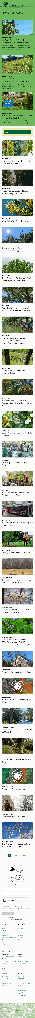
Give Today (21, 976)
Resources (5, 973)
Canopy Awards (6, 940)
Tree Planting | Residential (9, 956)
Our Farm (4, 933)
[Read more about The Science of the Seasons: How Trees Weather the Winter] (17, 837)
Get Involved (6, 951)
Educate (20, 933)
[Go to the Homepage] (12, 4)
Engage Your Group (23, 993)
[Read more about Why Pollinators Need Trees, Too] (17, 213)
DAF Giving (21, 978)
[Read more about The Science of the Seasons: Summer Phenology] (17, 242)
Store (3, 999)
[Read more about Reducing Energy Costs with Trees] (17, 664)
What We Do (22, 925)
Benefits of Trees (6, 983)
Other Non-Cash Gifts (24, 983)
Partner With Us (22, 995)
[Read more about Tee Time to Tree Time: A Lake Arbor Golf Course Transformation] (17, 573)
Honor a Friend (22, 990)
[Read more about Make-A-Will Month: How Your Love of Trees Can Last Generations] (17, 109)
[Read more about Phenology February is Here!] (17, 781)
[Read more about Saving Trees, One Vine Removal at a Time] (17, 753)
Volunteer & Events (23, 961)
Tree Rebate (5, 966)
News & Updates (6, 976)
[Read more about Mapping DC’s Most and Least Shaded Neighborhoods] (17, 184)
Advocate (20, 937)
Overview (20, 928)
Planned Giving (22, 981)
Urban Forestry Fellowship (9, 937)
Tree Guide (5, 978)
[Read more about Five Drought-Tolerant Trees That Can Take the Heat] (17, 155)
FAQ (3, 947)
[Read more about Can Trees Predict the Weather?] (17, 809)
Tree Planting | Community (9, 961)
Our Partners (5, 935)
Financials (4, 942)
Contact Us (5, 944)
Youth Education (22, 963)
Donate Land (21, 988)
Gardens (4, 963)
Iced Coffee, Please (20, 919)
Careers (4, 930)
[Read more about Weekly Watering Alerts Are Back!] (17, 544)
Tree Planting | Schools (8, 959)
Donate (20, 973)
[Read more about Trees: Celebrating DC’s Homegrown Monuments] (17, 516)
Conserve (20, 935)
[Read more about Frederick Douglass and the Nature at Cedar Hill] (17, 723)
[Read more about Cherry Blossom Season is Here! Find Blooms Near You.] (17, 603)
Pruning (4, 968)
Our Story (4, 928)
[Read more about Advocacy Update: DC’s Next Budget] (17, 456)
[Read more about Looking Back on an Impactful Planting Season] (17, 364)
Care (19, 940)
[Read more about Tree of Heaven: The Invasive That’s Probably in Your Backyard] (17, 272)
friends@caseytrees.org (17, 884)
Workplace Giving (22, 985)
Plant (19, 930)
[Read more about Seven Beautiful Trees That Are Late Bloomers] (17, 426)
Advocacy (20, 959)
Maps (3, 981)
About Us (5, 925)
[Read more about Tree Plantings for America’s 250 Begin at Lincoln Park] (17, 486)
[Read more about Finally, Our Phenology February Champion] (17, 693)
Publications (5, 985)
